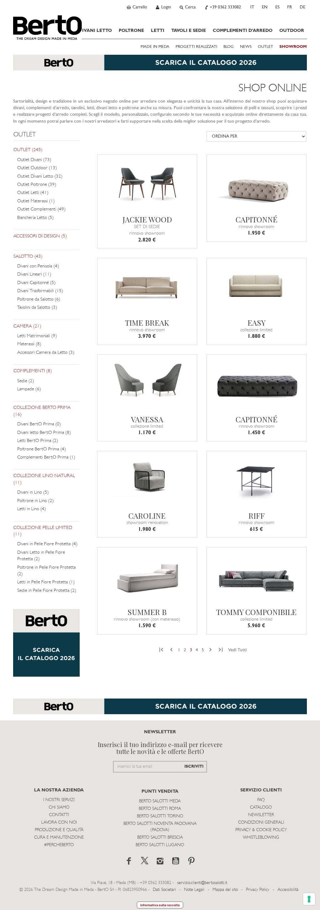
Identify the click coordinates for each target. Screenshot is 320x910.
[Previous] (171, 650)
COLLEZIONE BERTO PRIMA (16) (42, 411)
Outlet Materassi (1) (36, 201)
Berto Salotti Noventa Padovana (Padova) (160, 826)
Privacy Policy (257, 889)
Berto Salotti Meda (160, 801)
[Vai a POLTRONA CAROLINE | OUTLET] (147, 479)
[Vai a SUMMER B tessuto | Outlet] (147, 575)
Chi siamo (59, 807)
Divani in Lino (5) (33, 492)
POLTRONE (131, 31)
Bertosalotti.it (47, 27)
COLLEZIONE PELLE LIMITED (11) (42, 531)
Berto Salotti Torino (160, 816)
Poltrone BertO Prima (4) (41, 449)
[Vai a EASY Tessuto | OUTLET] (256, 286)
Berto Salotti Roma (160, 808)
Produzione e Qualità (59, 830)
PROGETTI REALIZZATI (196, 47)
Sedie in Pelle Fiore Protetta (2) (46, 590)
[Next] (210, 650)
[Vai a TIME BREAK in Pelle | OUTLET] (147, 286)
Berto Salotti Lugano (160, 845)
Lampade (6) (29, 389)
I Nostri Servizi (59, 800)
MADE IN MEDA (155, 47)
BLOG (228, 47)
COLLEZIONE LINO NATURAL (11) (44, 479)
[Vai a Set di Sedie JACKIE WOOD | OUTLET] (147, 183)
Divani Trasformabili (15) (40, 291)
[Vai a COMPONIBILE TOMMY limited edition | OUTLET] (256, 575)
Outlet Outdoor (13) (37, 168)
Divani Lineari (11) (34, 274)
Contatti (59, 815)
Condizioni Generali (261, 822)
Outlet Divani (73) (34, 160)
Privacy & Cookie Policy (261, 830)
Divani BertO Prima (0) (39, 424)
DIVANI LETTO (95, 31)
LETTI (157, 31)
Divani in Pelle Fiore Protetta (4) (47, 544)
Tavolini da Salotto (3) (37, 307)
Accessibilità (288, 889)
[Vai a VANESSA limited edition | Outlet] (147, 382)
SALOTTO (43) (27, 256)
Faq (261, 800)
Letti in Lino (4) (31, 509)
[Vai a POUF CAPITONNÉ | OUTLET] (256, 183)
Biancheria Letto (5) (35, 218)
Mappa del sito (225, 889)
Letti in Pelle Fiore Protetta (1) (46, 582)
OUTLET (265, 47)
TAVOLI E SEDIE (188, 31)
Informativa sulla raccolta (160, 905)
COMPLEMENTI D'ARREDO (242, 31)
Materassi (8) (29, 344)
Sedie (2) (25, 381)
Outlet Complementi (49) (41, 209)
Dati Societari (164, 889)
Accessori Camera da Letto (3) (45, 352)
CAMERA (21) (27, 326)
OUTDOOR (291, 31)
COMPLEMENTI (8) (32, 371)
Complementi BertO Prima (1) (46, 457)
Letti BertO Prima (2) (37, 441)
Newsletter (261, 815)
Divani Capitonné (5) (36, 283)
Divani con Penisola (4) (38, 266)
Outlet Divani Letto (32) (39, 176)
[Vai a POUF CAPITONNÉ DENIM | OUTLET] (256, 382)
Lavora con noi (59, 822)
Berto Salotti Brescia (160, 837)
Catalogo (261, 807)
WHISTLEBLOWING (261, 837)
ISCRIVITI (193, 767)
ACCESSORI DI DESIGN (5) (40, 236)
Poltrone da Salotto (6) (38, 299)
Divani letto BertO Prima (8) (44, 432)
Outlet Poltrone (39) (36, 184)
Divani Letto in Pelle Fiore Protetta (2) (41, 556)
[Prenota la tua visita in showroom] (160, 66)
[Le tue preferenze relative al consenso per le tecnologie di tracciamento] (309, 899)
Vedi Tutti (237, 650)
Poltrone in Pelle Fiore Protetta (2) (46, 571)
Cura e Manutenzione (59, 837)
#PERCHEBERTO (59, 845)
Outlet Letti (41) (32, 193)
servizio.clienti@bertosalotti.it (202, 883)
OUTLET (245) (27, 150)
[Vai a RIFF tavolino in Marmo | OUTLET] (256, 479)
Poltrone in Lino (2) (35, 501)
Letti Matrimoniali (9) (37, 336)
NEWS (246, 47)
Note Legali (194, 889)
